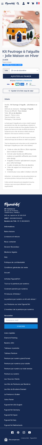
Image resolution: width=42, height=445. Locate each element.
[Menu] (2, 3)
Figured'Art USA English (13, 405)
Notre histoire (9, 231)
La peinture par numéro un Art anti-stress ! (20, 299)
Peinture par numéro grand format (17, 358)
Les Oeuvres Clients (11, 379)
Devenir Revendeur (11, 247)
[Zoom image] (21, 29)
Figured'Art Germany (12, 410)
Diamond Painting (10, 338)
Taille (6, 70)
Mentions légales (10, 252)
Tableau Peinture (10, 353)
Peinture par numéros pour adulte (17, 363)
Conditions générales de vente (16, 267)
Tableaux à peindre (11, 348)
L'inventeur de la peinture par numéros (19, 309)
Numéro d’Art (9, 343)
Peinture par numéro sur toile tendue (18, 369)
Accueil (7, 272)
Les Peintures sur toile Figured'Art (17, 304)
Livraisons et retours (12, 236)
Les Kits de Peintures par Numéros (17, 384)
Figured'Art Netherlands (13, 425)
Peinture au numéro (11, 374)
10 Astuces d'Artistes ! (12, 294)
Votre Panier (9, 399)
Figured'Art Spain (10, 415)
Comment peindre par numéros (16, 289)
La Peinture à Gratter (12, 394)
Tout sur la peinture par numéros (16, 284)
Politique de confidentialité (14, 262)
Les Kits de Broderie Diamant (15, 389)
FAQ (5, 257)
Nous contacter (10, 242)
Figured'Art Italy (10, 420)
